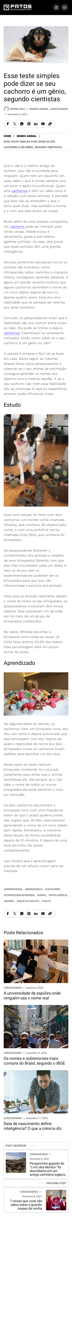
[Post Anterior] (16, 1162)
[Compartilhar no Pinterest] (28, 123)
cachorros (20, 191)
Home (7, 136)
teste (47, 901)
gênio (42, 895)
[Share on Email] (43, 123)
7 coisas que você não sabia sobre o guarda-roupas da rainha (26, 1205)
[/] (56, 7)
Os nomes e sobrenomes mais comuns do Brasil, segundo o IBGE (34, 1061)
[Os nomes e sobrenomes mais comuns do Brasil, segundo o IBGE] (36, 1026)
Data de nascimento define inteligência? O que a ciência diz (33, 1126)
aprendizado (14, 889)
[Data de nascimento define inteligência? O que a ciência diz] (36, 1091)
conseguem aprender (20, 895)
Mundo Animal (39, 109)
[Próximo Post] (56, 1200)
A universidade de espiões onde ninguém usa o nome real (32, 995)
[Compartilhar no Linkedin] (35, 123)
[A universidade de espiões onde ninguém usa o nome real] (36, 961)
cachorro (17, 226)
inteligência (58, 895)
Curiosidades (59, 109)
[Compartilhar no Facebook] (7, 123)
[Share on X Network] (14, 123)
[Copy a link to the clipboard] (50, 123)
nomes (9, 901)
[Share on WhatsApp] (21, 123)
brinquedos (34, 889)
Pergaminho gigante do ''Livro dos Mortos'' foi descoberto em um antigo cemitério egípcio (48, 1169)
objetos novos (28, 901)
